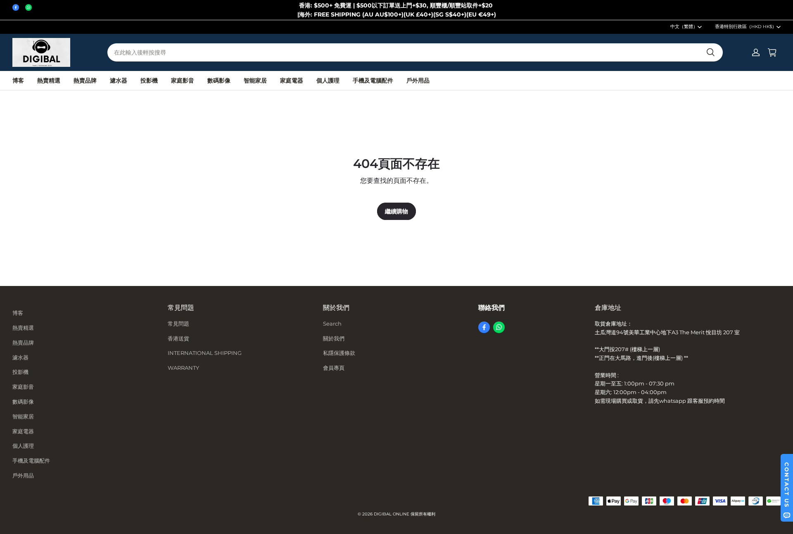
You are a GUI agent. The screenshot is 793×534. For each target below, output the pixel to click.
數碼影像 (218, 80)
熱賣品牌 (85, 80)
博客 (18, 80)
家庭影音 (182, 80)
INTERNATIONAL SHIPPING (205, 353)
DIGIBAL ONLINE (391, 514)
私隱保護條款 (339, 353)
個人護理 (328, 80)
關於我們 (333, 338)
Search (332, 323)
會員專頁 (333, 367)
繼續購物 (396, 211)
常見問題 (178, 323)
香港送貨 (178, 338)
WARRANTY (183, 367)
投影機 (149, 80)
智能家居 (255, 80)
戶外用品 (418, 80)
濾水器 (118, 80)
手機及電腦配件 (373, 80)
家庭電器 (291, 80)
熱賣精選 (48, 80)
